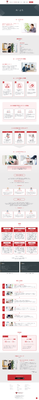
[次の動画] (38, 267)
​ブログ (17, 386)
